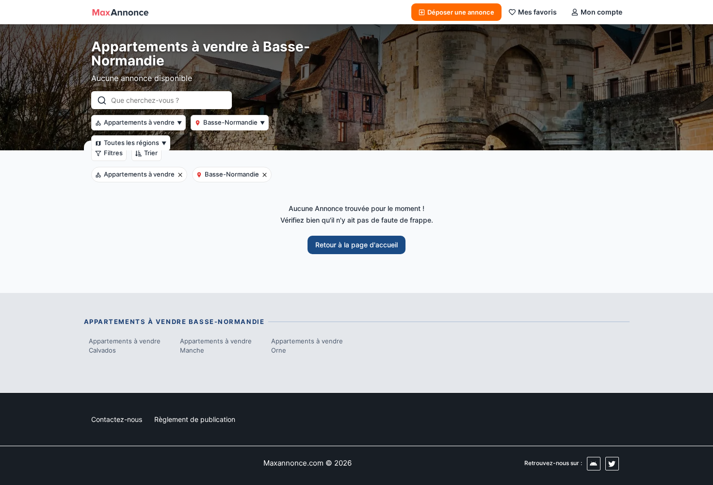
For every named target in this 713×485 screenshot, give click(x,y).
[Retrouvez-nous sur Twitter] (612, 463)
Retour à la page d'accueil (356, 245)
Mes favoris (537, 12)
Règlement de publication (194, 419)
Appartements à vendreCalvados (125, 346)
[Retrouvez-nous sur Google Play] (593, 463)
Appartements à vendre (143, 122)
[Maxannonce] (120, 12)
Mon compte (601, 12)
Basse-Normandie (234, 122)
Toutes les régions (135, 142)
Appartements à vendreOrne (307, 346)
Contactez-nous (116, 419)
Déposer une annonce (460, 12)
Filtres (113, 153)
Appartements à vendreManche (216, 346)
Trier (151, 153)
